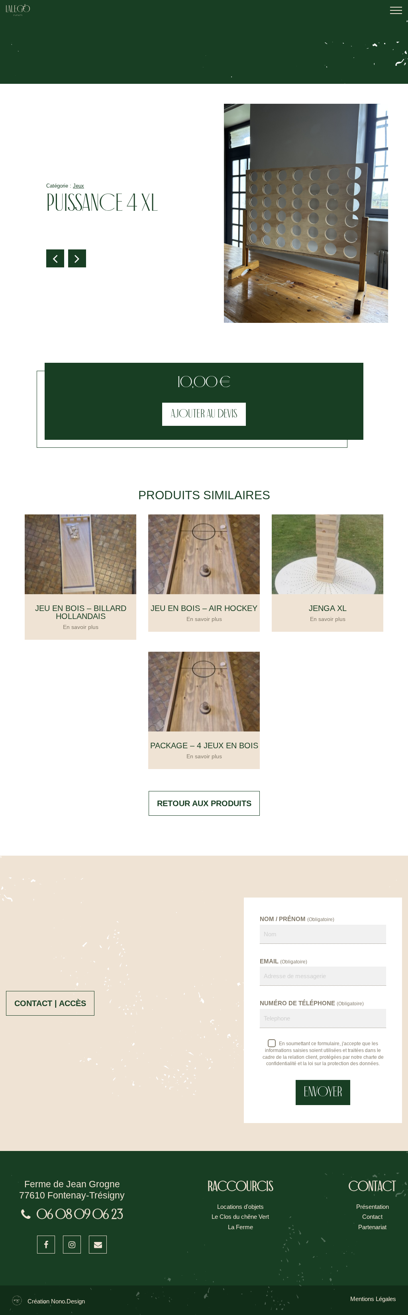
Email (283, 961)
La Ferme (240, 1227)
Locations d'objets (240, 1206)
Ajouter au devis (204, 414)
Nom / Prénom (297, 919)
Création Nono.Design (56, 1301)
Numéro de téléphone (312, 1003)
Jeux (78, 186)
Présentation (372, 1206)
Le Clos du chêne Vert (240, 1216)
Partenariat (372, 1227)
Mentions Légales (373, 1298)
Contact (372, 1216)
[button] (55, 258)
